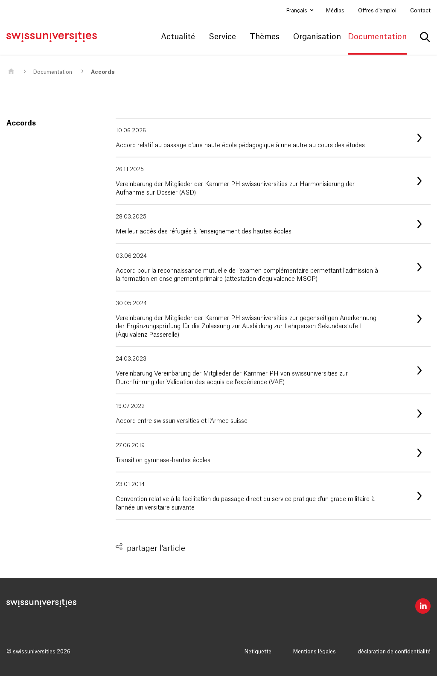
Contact (420, 10)
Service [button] (222, 37)
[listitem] (273, 137)
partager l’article (156, 548)
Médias (335, 10)
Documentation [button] (377, 37)
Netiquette (258, 651)
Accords (102, 72)
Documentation (52, 72)
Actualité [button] (178, 37)
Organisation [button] (317, 37)
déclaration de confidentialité (394, 651)
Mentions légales (314, 651)
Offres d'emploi (377, 10)
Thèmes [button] (265, 37)
